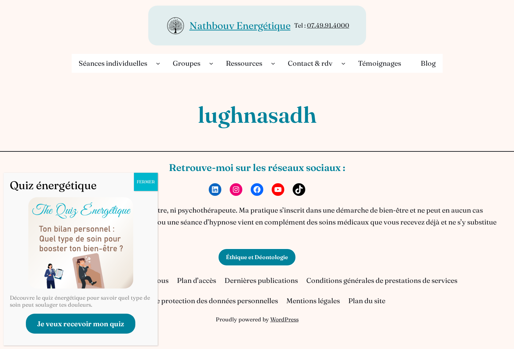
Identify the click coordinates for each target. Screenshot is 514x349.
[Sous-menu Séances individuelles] (158, 63)
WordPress (284, 319)
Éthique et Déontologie (257, 257)
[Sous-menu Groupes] (211, 63)
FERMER (146, 181)
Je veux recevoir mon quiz (80, 323)
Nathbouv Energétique (240, 25)
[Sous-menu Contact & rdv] (343, 63)
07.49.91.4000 (328, 25)
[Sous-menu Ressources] (273, 63)
